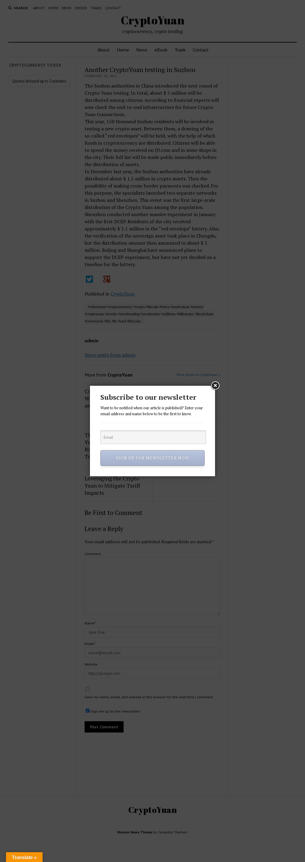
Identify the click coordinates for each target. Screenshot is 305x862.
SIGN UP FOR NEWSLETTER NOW (152, 458)
